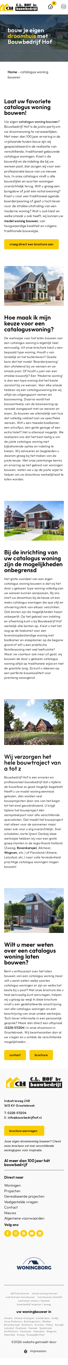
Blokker (46, 1321)
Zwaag (21, 1334)
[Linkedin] (39, 1233)
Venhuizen (25, 1331)
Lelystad (9, 1328)
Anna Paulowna (13, 1321)
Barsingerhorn (32, 1321)
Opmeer (32, 1328)
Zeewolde (9, 1334)
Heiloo (49, 1324)
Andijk (54, 1318)
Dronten (39, 1324)
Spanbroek (45, 1328)
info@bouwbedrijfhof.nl (25, 1118)
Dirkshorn (27, 1324)
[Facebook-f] (7, 1233)
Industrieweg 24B (17, 1101)
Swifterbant (11, 1331)
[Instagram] (15, 1233)
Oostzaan (21, 1328)
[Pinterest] (23, 1233)
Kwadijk (59, 1324)
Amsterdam (43, 1318)
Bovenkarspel (27, 848)
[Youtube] (31, 1233)
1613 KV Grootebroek (19, 1105)
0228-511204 (14, 1028)
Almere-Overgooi (24, 1318)
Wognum (51, 1331)
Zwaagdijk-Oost (35, 1334)
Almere (8, 1318)
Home (12, 72)
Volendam (39, 1331)
